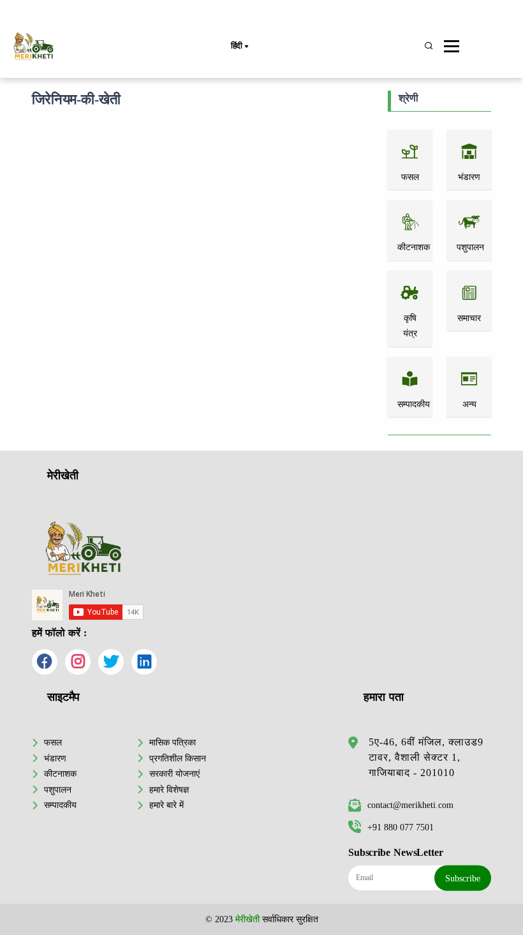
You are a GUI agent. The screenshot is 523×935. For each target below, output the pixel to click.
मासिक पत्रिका (172, 742)
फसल (53, 742)
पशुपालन (57, 789)
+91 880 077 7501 (400, 827)
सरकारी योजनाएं (174, 773)
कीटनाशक (60, 773)
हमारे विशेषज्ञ (169, 789)
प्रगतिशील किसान (177, 758)
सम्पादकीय (60, 805)
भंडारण (55, 758)
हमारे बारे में (166, 805)
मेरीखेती (247, 919)
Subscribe (462, 878)
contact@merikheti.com (410, 805)
